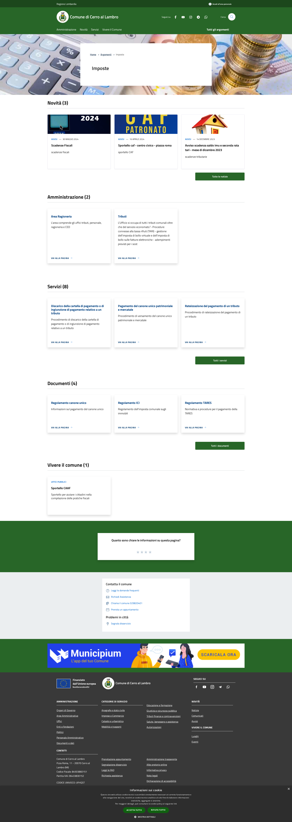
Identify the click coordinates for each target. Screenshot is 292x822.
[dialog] (146, 804)
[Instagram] (189, 17)
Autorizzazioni (154, 727)
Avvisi (54, 139)
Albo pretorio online (157, 764)
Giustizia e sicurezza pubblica (162, 711)
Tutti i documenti (220, 446)
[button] (145, 816)
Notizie (195, 710)
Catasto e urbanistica (112, 721)
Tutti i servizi (220, 360)
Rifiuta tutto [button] (158, 810)
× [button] (288, 789)
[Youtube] (182, 17)
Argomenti (106, 54)
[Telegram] (197, 17)
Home (93, 54)
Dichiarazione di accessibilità (161, 781)
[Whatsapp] (205, 17)
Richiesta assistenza (112, 775)
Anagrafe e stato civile (113, 710)
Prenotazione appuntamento (116, 759)
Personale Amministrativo (70, 737)
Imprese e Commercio (113, 716)
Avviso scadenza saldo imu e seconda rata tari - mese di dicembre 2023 (212, 147)
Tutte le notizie (220, 176)
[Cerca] (231, 16)
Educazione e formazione (159, 705)
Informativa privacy (157, 770)
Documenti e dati (65, 743)
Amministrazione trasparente (162, 759)
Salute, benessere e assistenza (162, 721)
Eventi (195, 742)
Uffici (59, 721)
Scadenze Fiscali (61, 145)
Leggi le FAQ (108, 770)
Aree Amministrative (67, 716)
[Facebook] (174, 17)
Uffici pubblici (58, 481)
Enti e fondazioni (65, 727)
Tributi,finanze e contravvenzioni (164, 716)
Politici (60, 732)
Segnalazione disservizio (114, 764)
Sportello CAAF (61, 488)
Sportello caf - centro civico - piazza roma (145, 145)
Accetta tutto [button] (134, 810)
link (175, 803)
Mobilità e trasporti (111, 727)
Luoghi (195, 736)
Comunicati (197, 716)
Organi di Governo (66, 710)
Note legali (152, 775)
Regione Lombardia (66, 4)
